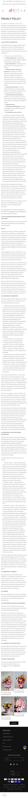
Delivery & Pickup (7, 746)
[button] (2, 10)
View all (14, 723)
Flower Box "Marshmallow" (19, 713)
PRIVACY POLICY (6, 730)
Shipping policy (10, 789)
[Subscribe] (22, 759)
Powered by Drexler (14, 784)
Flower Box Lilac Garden (6, 717)
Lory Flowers (8, 784)
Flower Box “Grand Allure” (19, 690)
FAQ (4, 743)
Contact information (22, 786)
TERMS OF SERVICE (7, 740)
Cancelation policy (7, 749)
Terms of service (13, 786)
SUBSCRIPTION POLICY (8, 736)
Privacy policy (6, 786)
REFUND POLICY (6, 733)
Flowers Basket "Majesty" (6, 692)
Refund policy (22, 784)
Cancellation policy (18, 789)
